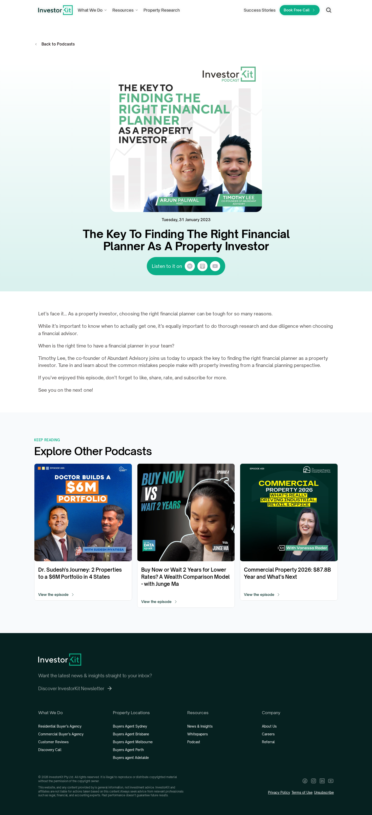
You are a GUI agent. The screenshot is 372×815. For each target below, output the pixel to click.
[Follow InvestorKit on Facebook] (305, 781)
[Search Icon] (329, 10)
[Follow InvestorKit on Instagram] (314, 781)
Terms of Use (302, 792)
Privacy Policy (279, 792)
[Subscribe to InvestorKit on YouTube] (331, 781)
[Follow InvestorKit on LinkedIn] (322, 781)
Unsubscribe (324, 792)
